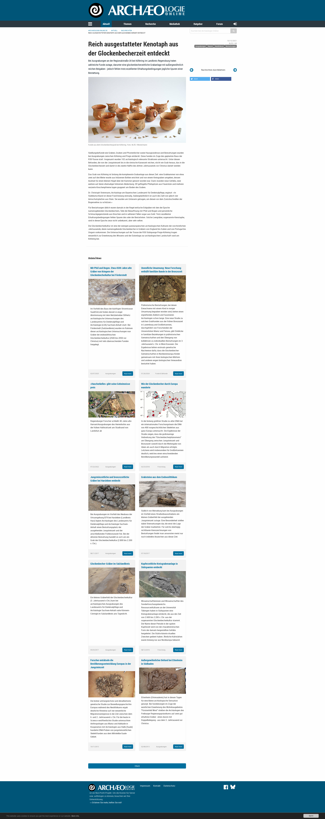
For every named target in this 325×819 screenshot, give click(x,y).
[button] (200, 79)
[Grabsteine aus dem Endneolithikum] (162, 493)
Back (137, 766)
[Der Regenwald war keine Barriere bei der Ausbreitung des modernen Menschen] (191, 70)
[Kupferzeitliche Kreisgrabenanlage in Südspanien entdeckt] (162, 584)
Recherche (150, 24)
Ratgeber (198, 24)
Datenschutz (169, 785)
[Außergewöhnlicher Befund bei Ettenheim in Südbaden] (162, 680)
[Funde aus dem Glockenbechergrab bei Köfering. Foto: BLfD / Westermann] (137, 109)
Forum (219, 24)
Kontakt (156, 785)
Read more (127, 374)
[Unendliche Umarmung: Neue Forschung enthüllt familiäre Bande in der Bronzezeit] (162, 288)
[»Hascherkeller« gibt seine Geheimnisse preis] (111, 404)
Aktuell (106, 24)
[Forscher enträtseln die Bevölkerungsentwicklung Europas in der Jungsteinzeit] (111, 684)
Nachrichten (126, 30)
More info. (75, 816)
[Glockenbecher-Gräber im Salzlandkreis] (111, 580)
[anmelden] (235, 24)
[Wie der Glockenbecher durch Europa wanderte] (162, 404)
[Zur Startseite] (137, 10)
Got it (311, 815)
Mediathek (174, 24)
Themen (128, 24)
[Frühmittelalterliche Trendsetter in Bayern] (235, 70)
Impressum (145, 785)
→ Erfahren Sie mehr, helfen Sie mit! (106, 802)
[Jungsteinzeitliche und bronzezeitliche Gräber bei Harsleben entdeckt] (111, 497)
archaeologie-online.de (97, 30)
